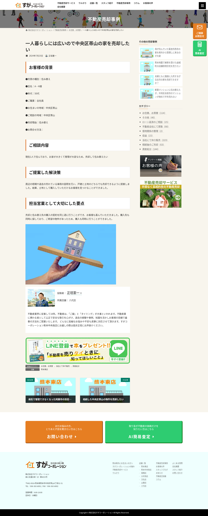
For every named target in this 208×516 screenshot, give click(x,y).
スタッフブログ (162, 469)
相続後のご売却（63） (153, 144)
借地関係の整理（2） (153, 131)
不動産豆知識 (161, 476)
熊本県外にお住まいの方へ (122, 463)
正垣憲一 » (74, 292)
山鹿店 (143, 482)
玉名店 (143, 479)
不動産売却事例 (162, 463)
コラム (158, 479)
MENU (202, 5)
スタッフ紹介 (177, 469)
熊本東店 (44, 369)
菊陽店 (143, 473)
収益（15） (148, 135)
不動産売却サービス (120, 469)
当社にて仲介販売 (63, 366)
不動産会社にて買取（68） (156, 126)
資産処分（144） (151, 149)
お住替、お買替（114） (154, 113)
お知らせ (159, 473)
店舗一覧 (142, 463)
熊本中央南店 (146, 469)
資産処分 (76, 366)
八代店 (143, 486)
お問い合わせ (177, 473)
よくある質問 (177, 463)
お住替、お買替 (47, 366)
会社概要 (175, 466)
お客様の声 (160, 466)
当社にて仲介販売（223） (155, 140)
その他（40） (149, 117)
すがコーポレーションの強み (123, 466)
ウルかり (115, 473)
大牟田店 (144, 476)
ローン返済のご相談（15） (156, 122)
